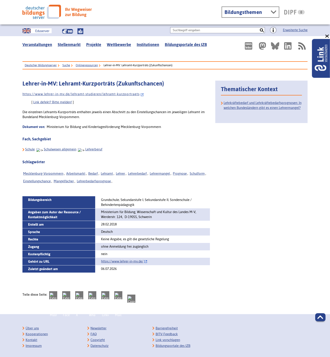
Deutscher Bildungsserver (41, 65)
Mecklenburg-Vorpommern (43, 173)
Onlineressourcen (87, 65)
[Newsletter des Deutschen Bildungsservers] (248, 46)
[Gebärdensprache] (67, 31)
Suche (66, 65)
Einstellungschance (37, 181)
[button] (320, 317)
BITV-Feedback (167, 334)
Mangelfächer (64, 181)
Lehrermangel (160, 173)
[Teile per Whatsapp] (92, 295)
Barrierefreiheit (167, 328)
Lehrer (120, 173)
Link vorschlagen (168, 340)
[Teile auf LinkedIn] (105, 295)
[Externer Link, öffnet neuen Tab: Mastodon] (262, 46)
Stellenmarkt (69, 44)
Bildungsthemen (243, 12)
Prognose (180, 173)
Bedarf (93, 173)
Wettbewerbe (119, 44)
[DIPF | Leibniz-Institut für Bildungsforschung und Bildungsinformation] (294, 12)
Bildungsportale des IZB (186, 44)
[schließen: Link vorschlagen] (327, 36)
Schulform (197, 173)
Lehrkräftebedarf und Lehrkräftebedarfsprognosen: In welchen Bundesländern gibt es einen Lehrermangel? (262, 105)
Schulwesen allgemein (60, 149)
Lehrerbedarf (137, 173)
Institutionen (148, 44)
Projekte (93, 44)
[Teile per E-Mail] (118, 295)
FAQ (93, 334)
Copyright (97, 340)
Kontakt (31, 340)
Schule (30, 149)
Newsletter (98, 328)
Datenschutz (99, 346)
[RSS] (302, 46)
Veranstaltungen (37, 44)
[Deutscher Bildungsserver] (57, 12)
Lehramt (107, 173)
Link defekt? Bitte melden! (52, 102)
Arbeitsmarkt (75, 173)
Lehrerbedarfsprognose (94, 181)
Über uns (32, 328)
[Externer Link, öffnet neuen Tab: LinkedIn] (288, 46)
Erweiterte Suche (295, 30)
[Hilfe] (273, 30)
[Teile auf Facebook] (66, 295)
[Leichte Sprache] (80, 31)
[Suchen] (262, 30)
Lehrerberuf (93, 149)
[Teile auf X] (79, 295)
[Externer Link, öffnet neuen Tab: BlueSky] (275, 46)
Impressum (34, 346)
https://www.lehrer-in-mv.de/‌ (122, 261)
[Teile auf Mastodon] (53, 295)
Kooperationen (37, 334)
